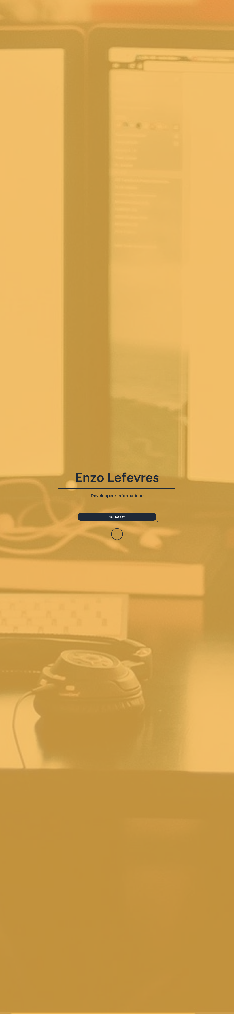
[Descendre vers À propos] (117, 535)
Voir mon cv (117, 517)
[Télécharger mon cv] (157, 521)
